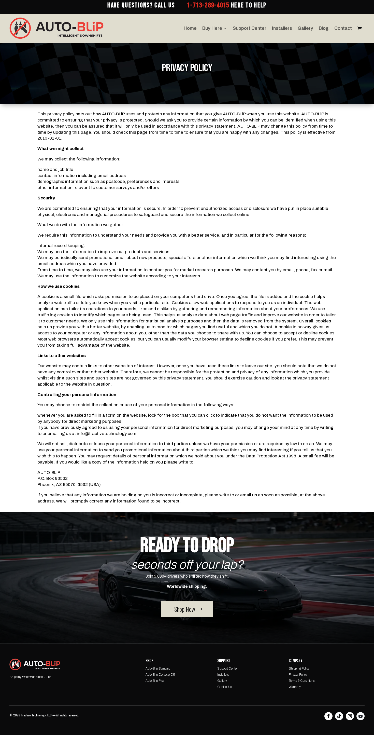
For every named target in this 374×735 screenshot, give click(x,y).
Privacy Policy (298, 674)
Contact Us (224, 687)
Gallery (305, 28)
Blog (324, 28)
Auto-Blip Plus (155, 681)
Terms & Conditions (301, 681)
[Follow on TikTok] (339, 716)
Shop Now (184, 609)
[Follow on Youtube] (360, 716)
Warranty (295, 687)
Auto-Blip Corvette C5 (160, 674)
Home (190, 28)
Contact (343, 28)
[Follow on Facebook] (328, 716)
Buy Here (212, 28)
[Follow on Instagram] (350, 716)
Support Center (249, 28)
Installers (282, 28)
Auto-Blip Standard (158, 668)
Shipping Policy (299, 668)
